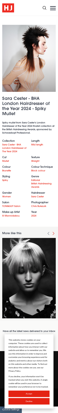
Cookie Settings (10, 410)
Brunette (6, 171)
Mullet (5, 161)
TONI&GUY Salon (11, 206)
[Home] (8, 7)
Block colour (38, 171)
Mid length (37, 145)
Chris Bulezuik (38, 206)
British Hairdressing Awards (41, 185)
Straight (35, 161)
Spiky (5, 180)
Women (6, 197)
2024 (33, 216)
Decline (29, 401)
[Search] (44, 8)
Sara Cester (37, 197)
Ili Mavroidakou (11, 216)
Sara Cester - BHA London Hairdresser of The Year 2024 (14, 148)
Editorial (35, 180)
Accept (29, 393)
